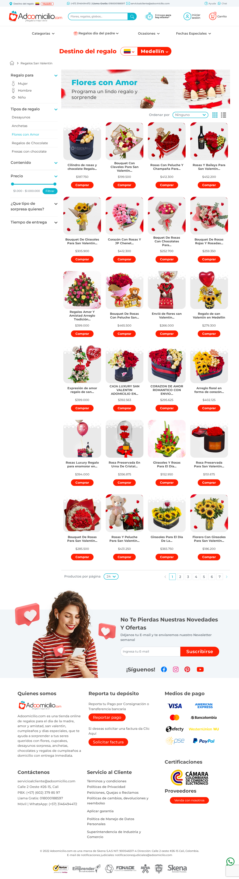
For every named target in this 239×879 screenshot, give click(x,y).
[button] (37, 4)
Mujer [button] (23, 83)
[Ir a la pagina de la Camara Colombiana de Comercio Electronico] (189, 777)
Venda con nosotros (189, 800)
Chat (224, 3)
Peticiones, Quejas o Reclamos (113, 792)
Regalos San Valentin (36, 63)
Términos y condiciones (106, 781)
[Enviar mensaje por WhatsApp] (230, 861)
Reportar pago (107, 717)
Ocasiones (147, 33)
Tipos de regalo (25, 109)
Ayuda (212, 3)
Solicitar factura (108, 742)
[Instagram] (176, 669)
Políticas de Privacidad (106, 787)
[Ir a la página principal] (12, 63)
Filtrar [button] (50, 191)
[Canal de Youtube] (200, 669)
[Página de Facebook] (164, 669)
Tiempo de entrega (29, 222)
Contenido (21, 162)
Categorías (41, 33)
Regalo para (22, 75)
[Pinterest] (187, 669)
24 (109, 576)
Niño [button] (22, 97)
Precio (17, 176)
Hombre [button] (25, 90)
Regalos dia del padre (96, 33)
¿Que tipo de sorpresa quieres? (27, 206)
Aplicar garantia (100, 811)
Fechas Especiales (192, 33)
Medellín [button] (47, 3)
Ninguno (182, 115)
